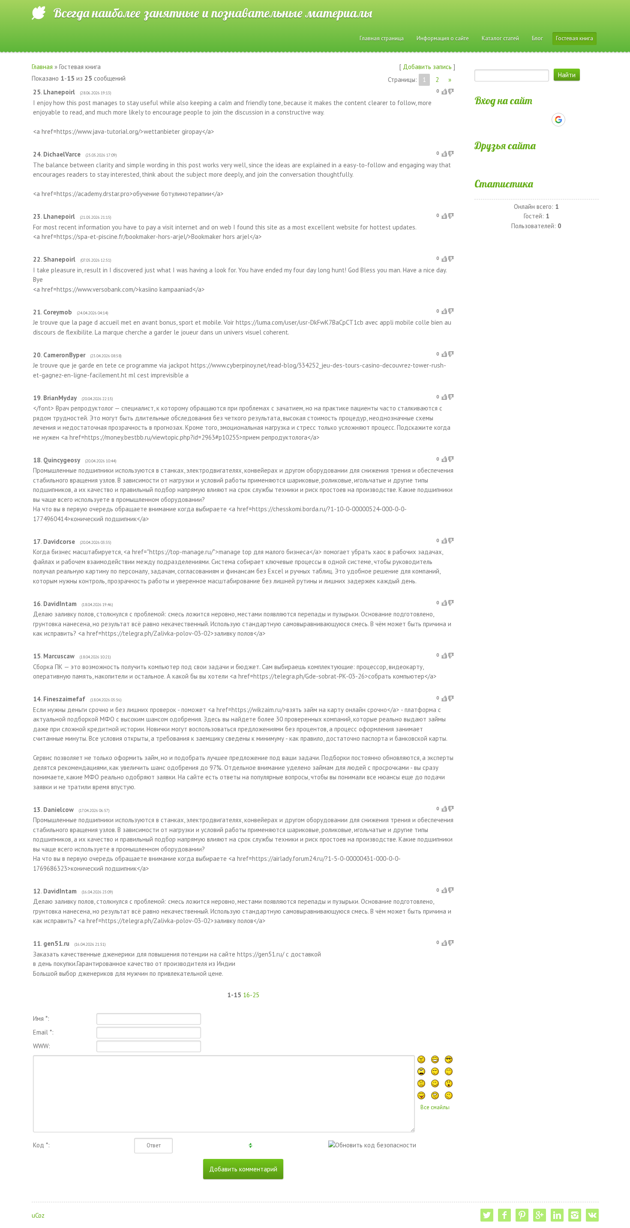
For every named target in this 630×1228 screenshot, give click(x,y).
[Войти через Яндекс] (543, 119)
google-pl (539, 1215)
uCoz (38, 1215)
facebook (504, 1215)
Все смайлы (435, 1107)
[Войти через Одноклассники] (573, 119)
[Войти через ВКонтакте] (514, 119)
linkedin (557, 1215)
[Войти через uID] (499, 119)
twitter (486, 1215)
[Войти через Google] (558, 120)
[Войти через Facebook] (528, 119)
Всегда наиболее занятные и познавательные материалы (212, 13)
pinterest (522, 1215)
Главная (42, 67)
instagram (574, 1215)
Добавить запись (427, 67)
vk (592, 1215)
